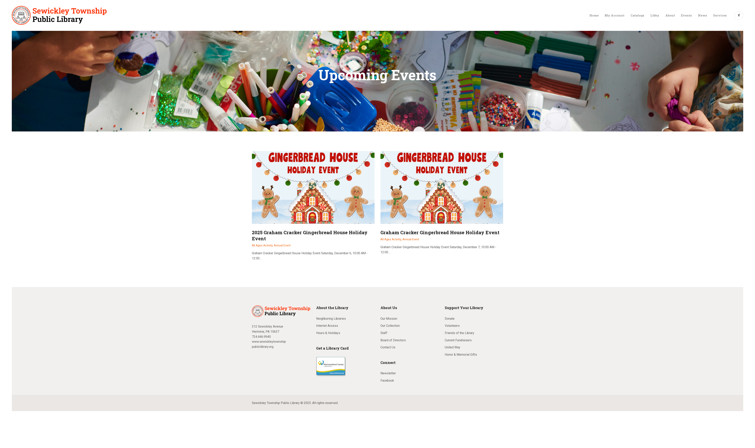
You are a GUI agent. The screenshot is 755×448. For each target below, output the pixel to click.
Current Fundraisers (458, 340)
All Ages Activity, (263, 245)
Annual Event (282, 245)
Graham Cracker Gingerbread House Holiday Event (439, 233)
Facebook (387, 380)
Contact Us (387, 347)
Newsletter (388, 373)
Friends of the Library (459, 333)
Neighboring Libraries (331, 318)
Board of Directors (393, 340)
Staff (383, 333)
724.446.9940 (261, 337)
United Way (452, 347)
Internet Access (327, 326)
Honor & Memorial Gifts (461, 354)
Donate (450, 318)
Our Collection (390, 326)
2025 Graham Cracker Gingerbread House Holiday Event (309, 236)
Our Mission (388, 318)
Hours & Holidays (328, 333)
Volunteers (452, 326)
